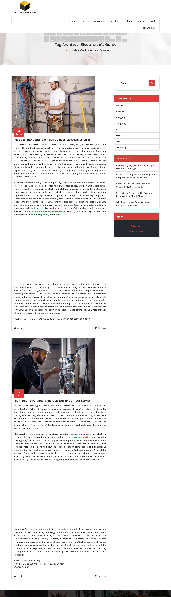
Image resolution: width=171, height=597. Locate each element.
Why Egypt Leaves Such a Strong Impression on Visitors (132, 204)
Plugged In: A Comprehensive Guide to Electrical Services (52, 139)
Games (71, 21)
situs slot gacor (136, 231)
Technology (149, 28)
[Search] (152, 83)
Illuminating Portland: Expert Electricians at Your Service (52, 400)
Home (64, 49)
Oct (19, 393)
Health (140, 21)
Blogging (99, 21)
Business (84, 21)
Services (102, 328)
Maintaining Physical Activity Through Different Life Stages (135, 167)
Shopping (114, 21)
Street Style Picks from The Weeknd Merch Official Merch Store (134, 194)
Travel (152, 21)
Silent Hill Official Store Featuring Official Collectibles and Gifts (133, 185)
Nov (19, 132)
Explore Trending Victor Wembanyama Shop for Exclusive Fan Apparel (135, 176)
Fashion (127, 21)
